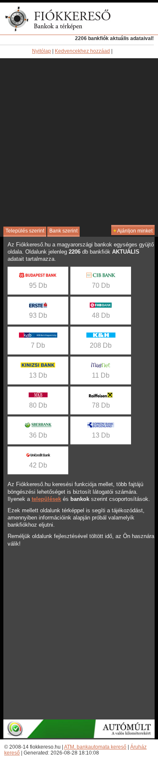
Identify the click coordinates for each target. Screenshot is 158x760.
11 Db (101, 375)
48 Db (101, 315)
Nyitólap (41, 51)
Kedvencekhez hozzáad (82, 51)
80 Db (38, 405)
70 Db (101, 285)
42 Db (38, 465)
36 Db (38, 435)
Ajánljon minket (133, 231)
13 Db (38, 375)
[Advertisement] (79, 141)
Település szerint (24, 231)
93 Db (38, 315)
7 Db (38, 345)
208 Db (101, 345)
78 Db (101, 405)
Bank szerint (63, 231)
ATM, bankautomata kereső (95, 747)
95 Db (38, 285)
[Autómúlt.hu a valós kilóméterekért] (79, 736)
